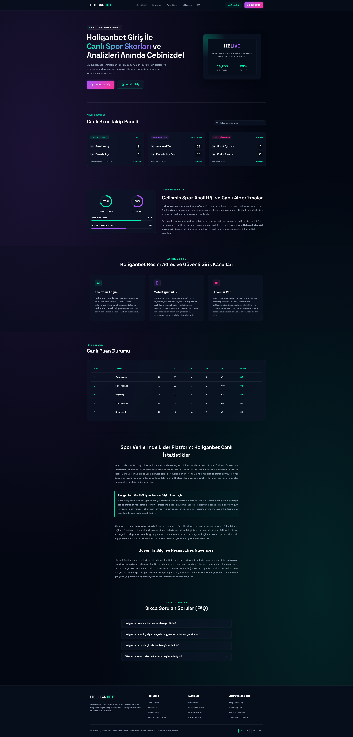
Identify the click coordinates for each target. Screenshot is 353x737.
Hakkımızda (187, 5)
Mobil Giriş (234, 5)
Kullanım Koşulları (196, 707)
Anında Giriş (253, 5)
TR (241, 731)
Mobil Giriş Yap (235, 707)
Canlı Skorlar (142, 5)
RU (260, 731)
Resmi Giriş (172, 5)
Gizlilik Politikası (195, 712)
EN (247, 731)
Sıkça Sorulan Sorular (157, 717)
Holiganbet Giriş (236, 702)
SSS (198, 5)
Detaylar (137, 161)
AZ (254, 731)
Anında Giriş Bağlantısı (238, 717)
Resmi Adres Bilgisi (237, 712)
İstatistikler (157, 5)
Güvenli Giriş (153, 712)
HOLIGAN (101, 5)
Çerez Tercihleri (195, 717)
